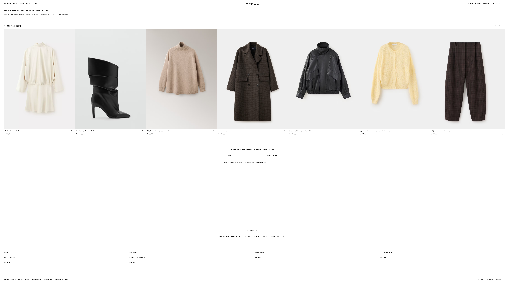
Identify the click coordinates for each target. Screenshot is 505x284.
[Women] (12, 3)
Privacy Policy (261, 162)
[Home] (39, 3)
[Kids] (31, 3)
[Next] (499, 25)
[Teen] (25, 3)
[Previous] (496, 25)
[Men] (18, 3)
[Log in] (482, 3)
